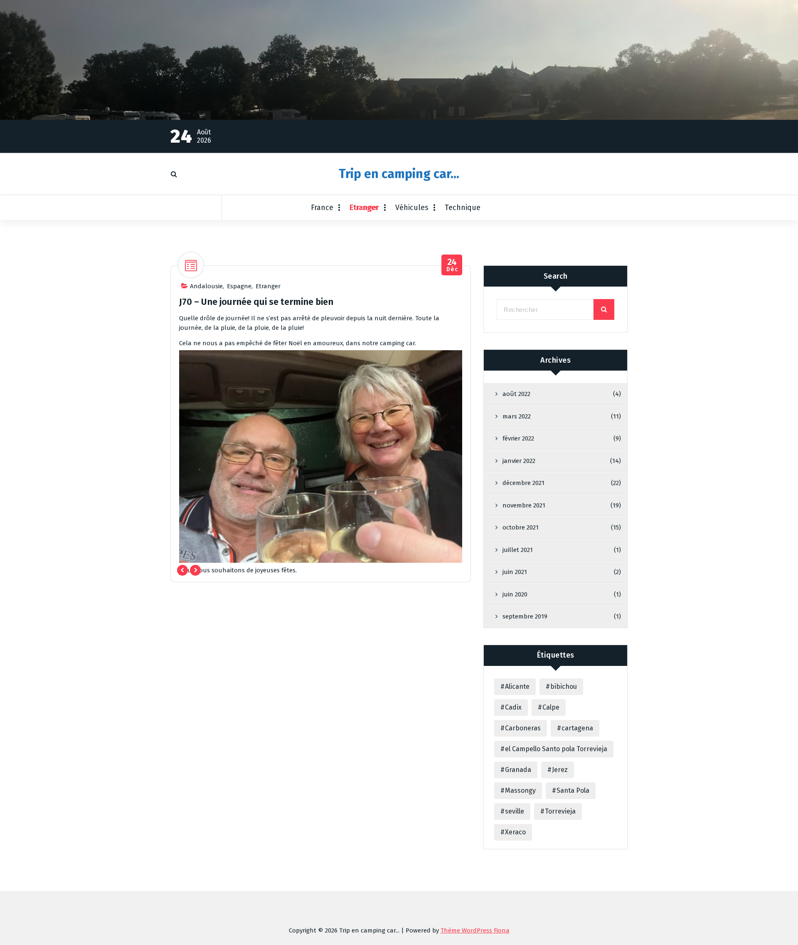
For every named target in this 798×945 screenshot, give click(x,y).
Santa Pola (573, 790)
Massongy (520, 790)
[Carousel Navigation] (189, 570)
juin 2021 (514, 572)
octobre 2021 (520, 527)
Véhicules (412, 207)
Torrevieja (560, 811)
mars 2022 (516, 416)
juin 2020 (514, 594)
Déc (452, 265)
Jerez (560, 770)
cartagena (577, 728)
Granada (518, 770)
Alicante (517, 686)
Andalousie (206, 286)
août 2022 (516, 394)
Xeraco (515, 832)
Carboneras (523, 728)
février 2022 (518, 438)
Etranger (364, 207)
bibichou (563, 686)
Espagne (239, 286)
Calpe (550, 707)
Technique (462, 207)
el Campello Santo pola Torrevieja (556, 749)
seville (514, 811)
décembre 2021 (523, 483)
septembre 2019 (524, 616)
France (322, 207)
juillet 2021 (517, 550)
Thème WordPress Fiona (475, 930)
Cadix (513, 707)
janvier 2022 (518, 461)
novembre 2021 (523, 505)
